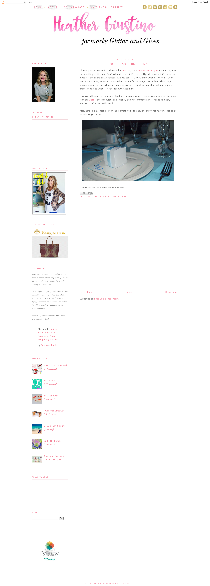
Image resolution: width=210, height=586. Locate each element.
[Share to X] (86, 193)
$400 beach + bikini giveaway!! (54, 427)
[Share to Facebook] (89, 193)
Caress (44, 345)
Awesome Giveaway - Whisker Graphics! (55, 457)
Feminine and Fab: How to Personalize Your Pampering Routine (48, 334)
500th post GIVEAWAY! (50, 382)
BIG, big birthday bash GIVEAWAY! (55, 367)
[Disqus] (128, 251)
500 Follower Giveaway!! (51, 397)
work (91, 99)
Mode (54, 345)
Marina (126, 70)
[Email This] (81, 193)
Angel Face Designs (97, 196)
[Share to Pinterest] (91, 193)
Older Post (171, 292)
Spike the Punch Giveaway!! (52, 442)
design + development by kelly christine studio (105, 584)
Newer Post (86, 292)
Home (124, 196)
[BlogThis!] (83, 193)
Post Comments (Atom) (106, 298)
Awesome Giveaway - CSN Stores (55, 412)
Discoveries (114, 196)
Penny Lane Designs (147, 70)
